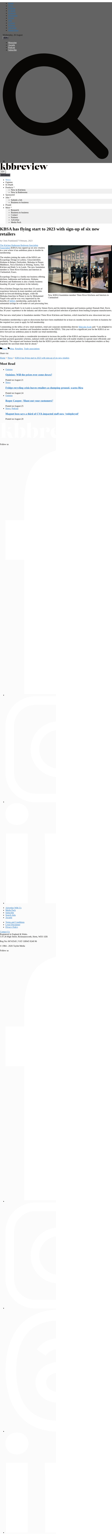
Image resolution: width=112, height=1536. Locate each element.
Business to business (20, 202)
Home (11, 3)
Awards (11, 45)
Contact (11, 23)
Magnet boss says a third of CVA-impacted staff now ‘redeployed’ (42, 413)
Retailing (19, 348)
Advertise (12, 28)
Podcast (11, 47)
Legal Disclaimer (12, 924)
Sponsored (12, 15)
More (7, 207)
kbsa (12, 348)
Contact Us (5, 932)
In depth (11, 11)
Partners (11, 25)
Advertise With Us (13, 908)
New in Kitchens (18, 190)
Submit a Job (16, 200)
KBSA (12, 301)
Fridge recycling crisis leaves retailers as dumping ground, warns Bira (44, 387)
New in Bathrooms (19, 192)
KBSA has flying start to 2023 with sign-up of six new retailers (42, 358)
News (10, 6)
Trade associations (32, 348)
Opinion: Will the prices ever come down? (28, 374)
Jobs (10, 20)
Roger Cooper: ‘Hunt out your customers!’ (29, 400)
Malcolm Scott (85, 327)
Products (12, 13)
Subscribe (12, 50)
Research (15, 210)
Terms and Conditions (14, 922)
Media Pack (13, 30)
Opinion (11, 8)
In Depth (9, 185)
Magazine (12, 42)
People (11, 18)
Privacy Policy (11, 927)
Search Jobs (10, 915)
